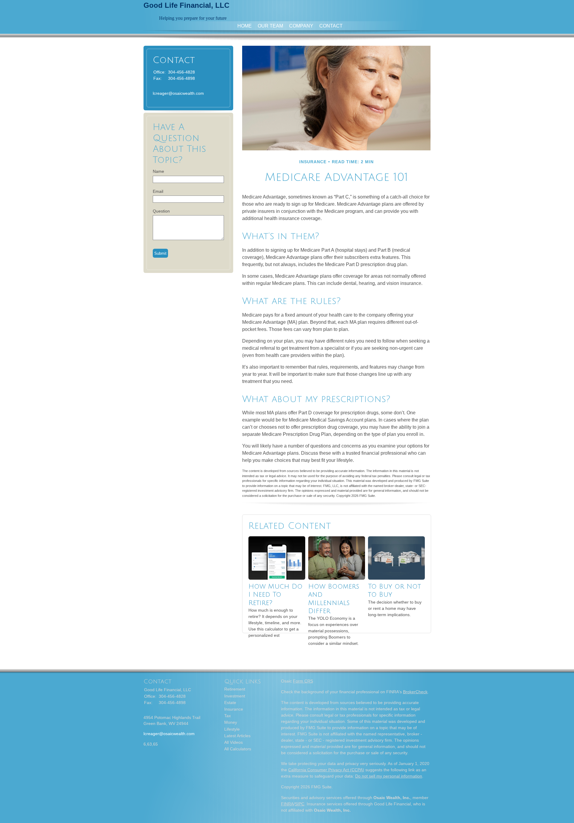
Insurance (233, 709)
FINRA (287, 803)
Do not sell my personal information (388, 776)
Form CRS (303, 681)
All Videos (233, 742)
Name (158, 171)
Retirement (234, 689)
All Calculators (237, 748)
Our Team (270, 25)
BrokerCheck (415, 691)
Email (158, 191)
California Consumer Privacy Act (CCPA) (326, 769)
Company (301, 25)
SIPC (299, 803)
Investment (234, 696)
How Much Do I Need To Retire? (275, 594)
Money (230, 722)
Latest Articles (237, 735)
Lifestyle (232, 729)
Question (161, 211)
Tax (227, 715)
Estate (230, 702)
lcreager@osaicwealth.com (178, 93)
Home (244, 25)
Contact (331, 25)
